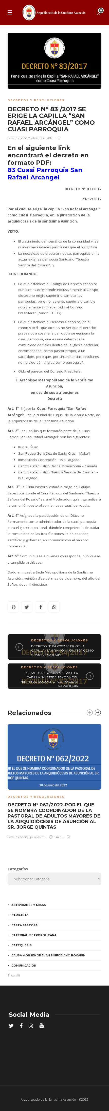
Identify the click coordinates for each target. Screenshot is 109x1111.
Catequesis (21, 945)
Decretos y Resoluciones (36, 100)
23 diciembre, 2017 (40, 138)
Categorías (18, 868)
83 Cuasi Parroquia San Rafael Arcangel (45, 173)
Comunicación (17, 138)
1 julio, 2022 (35, 837)
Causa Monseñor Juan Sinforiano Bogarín (48, 955)
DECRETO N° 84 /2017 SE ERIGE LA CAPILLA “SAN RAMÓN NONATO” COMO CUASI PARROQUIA (62, 650)
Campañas (20, 915)
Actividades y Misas (28, 905)
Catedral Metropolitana (33, 935)
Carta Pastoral (25, 925)
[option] (54, 780)
